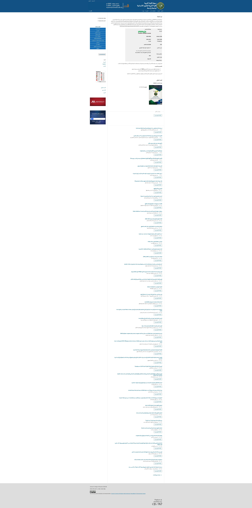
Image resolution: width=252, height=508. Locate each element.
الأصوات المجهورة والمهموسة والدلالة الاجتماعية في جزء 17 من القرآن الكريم (148, 135)
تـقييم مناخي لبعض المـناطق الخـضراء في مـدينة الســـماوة (152, 326)
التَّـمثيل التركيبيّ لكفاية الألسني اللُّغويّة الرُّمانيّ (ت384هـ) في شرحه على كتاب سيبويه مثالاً (146, 158)
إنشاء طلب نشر (102, 54)
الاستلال (97, 42)
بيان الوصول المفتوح (98, 46)
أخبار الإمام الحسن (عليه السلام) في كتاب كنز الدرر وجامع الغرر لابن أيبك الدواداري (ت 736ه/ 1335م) (143, 264)
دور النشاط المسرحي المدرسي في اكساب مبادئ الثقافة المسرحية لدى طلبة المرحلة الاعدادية (145, 390)
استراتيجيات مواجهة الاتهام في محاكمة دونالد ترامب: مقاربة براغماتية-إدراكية (148, 459)
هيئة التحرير (98, 28)
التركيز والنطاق (97, 34)
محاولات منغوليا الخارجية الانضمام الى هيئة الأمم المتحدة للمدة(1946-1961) (147, 211)
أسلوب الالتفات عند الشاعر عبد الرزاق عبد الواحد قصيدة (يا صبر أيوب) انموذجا (147, 173)
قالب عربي (104, 90)
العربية (104, 62)
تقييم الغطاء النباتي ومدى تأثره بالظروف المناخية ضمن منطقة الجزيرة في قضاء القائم (146, 279)
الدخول (90, 1)
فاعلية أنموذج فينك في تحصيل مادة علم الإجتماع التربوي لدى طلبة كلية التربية (147, 350)
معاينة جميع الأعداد (156, 475)
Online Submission (97, 38)
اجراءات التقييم (97, 32)
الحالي (162, 11)
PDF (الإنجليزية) (157, 115)
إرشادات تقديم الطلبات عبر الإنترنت (98, 40)
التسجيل (93, 1)
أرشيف (159, 11)
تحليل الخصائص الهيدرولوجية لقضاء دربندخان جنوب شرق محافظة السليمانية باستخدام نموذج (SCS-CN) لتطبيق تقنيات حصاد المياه (138, 341)
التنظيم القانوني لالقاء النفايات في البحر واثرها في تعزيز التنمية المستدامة (149, 413)
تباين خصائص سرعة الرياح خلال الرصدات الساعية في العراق (151, 294)
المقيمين (97, 30)
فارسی (104, 66)
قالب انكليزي (103, 87)
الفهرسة (146, 11)
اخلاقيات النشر (152, 11)
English (104, 64)
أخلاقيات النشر (97, 36)
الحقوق (97, 48)
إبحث (90, 11)
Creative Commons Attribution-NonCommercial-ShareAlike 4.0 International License (128, 493)
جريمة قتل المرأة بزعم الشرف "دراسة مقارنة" (153, 420)
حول (143, 11)
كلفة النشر (98, 44)
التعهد (104, 92)
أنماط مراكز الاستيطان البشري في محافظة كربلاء (153, 302)
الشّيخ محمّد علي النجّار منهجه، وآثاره (155, 143)
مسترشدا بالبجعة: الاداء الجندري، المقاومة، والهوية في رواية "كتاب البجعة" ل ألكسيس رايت (145, 467)
